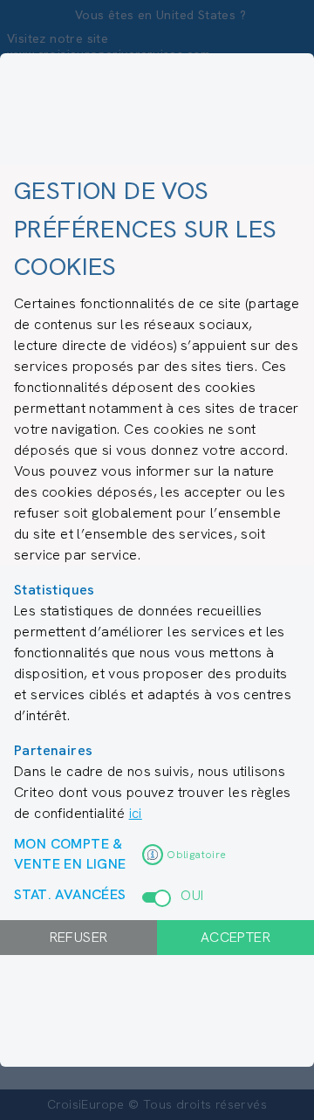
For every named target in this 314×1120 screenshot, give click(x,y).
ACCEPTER (235, 937)
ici (135, 813)
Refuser (79, 937)
